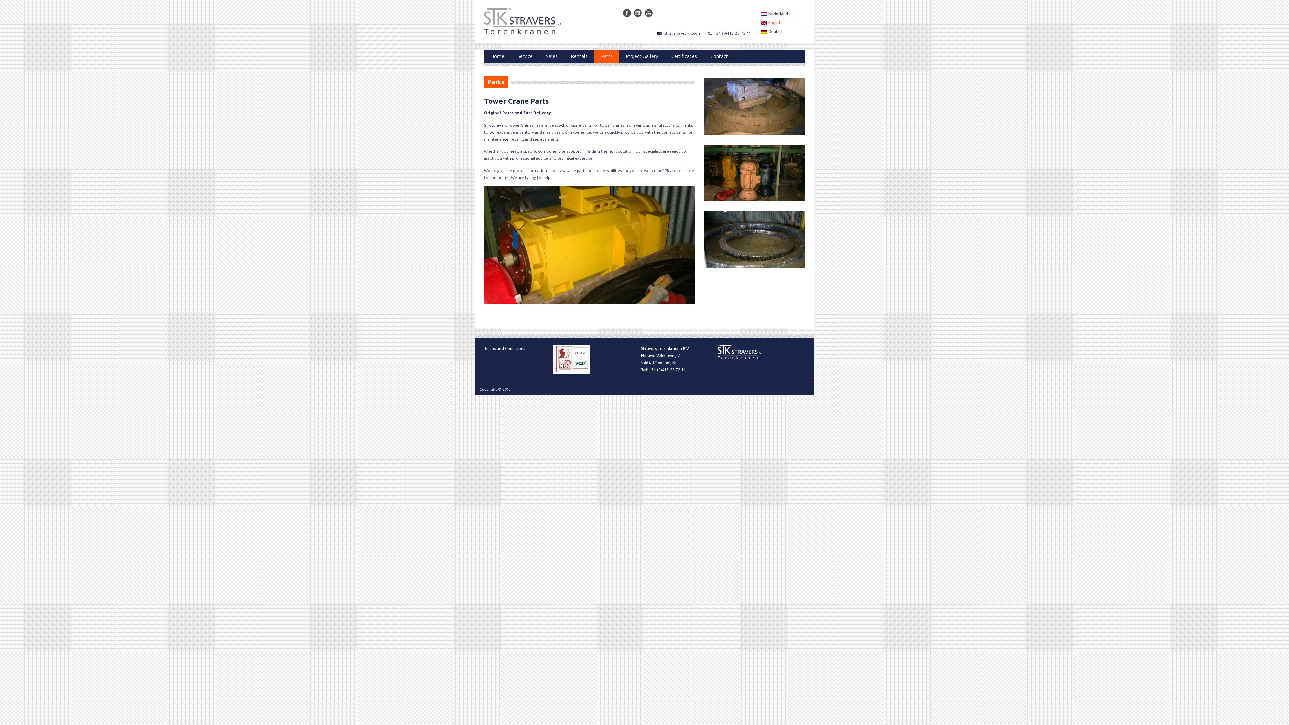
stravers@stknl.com (682, 33)
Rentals (579, 56)
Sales (552, 56)
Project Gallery (642, 56)
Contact (719, 56)
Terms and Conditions (504, 348)
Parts (607, 56)
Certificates (684, 56)
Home (497, 56)
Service (525, 56)
